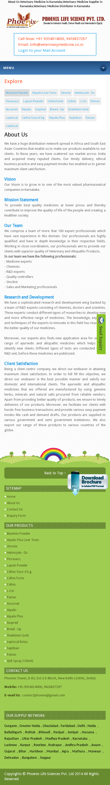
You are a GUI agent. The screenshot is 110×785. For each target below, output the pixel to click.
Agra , (67, 751)
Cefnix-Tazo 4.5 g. (33, 117)
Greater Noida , (31, 726)
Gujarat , (11, 751)
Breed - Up (57, 109)
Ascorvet (12, 109)
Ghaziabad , (52, 726)
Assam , (97, 745)
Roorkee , (41, 745)
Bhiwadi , (46, 732)
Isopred (40, 109)
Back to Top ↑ (55, 473)
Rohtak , (32, 732)
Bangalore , (31, 758)
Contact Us (15, 509)
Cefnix (72, 101)
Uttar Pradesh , (33, 739)
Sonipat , (75, 732)
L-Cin (83, 101)
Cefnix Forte (55, 101)
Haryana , (89, 732)
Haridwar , (38, 751)
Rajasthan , (13, 739)
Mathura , (80, 751)
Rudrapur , (56, 745)
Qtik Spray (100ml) (20, 661)
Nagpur (45, 758)
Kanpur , (27, 745)
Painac (95, 101)
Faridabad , (69, 726)
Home (11, 496)
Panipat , (60, 732)
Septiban (75, 117)
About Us (13, 503)
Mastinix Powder (17, 92)
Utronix (66, 92)
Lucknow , (12, 745)
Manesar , (96, 751)
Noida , (93, 726)
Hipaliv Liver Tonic (44, 92)
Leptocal (12, 117)
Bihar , (24, 751)
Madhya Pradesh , (59, 739)
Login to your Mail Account (41, 50)
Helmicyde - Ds (85, 92)
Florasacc (12, 101)
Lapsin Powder (33, 101)
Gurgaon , (11, 726)
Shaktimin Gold (78, 109)
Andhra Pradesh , (78, 745)
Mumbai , (54, 751)
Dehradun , (13, 758)
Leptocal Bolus (17, 642)
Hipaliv (26, 109)
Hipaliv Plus (57, 117)
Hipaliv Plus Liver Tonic (23, 540)
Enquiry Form (16, 516)
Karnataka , (82, 739)
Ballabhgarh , (14, 732)
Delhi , (82, 726)
